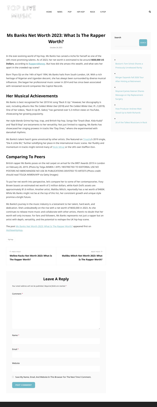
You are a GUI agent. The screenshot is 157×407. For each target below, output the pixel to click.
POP (70, 12)
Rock (92, 12)
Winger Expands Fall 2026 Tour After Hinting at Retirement (129, 79)
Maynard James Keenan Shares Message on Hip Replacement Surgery (129, 95)
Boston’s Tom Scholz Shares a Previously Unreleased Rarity (129, 65)
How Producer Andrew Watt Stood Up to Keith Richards (128, 110)
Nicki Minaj (58, 146)
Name (15, 335)
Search (118, 37)
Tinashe (87, 139)
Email (15, 349)
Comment (17, 293)
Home (49, 12)
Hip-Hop (81, 12)
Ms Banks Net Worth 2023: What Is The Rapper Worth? (44, 226)
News (59, 12)
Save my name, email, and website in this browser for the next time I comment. (53, 377)
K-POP (103, 12)
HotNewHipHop (14, 230)
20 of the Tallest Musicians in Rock (131, 122)
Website (16, 363)
